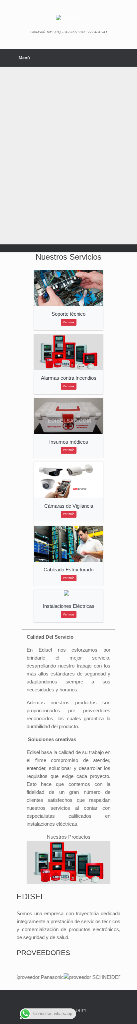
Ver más (68, 322)
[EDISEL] (68, 17)
